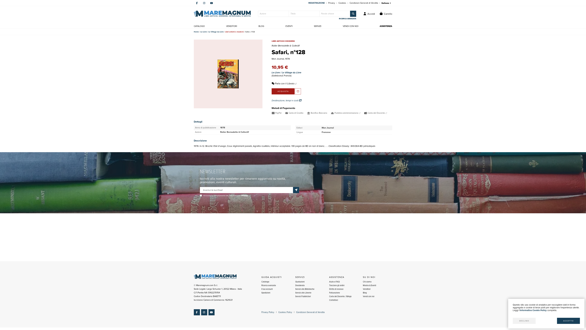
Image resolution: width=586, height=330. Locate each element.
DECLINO (524, 320)
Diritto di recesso (336, 289)
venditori (231, 26)
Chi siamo (367, 281)
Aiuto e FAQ (334, 281)
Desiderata (300, 285)
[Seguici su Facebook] (197, 3)
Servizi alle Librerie (303, 292)
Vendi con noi (368, 296)
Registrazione (316, 3)
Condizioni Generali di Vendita (364, 3)
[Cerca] (353, 14)
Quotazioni (300, 281)
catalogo (199, 26)
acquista (283, 91)
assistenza (386, 26)
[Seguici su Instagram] (204, 3)
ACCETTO (568, 320)
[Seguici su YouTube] (211, 3)
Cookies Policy (285, 312)
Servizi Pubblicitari (303, 296)
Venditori (367, 289)
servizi (317, 26)
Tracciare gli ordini (336, 285)
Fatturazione (334, 292)
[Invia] (296, 190)
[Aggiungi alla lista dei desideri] (298, 91)
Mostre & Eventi (369, 285)
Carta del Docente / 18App (340, 296)
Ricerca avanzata (268, 285)
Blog (365, 292)
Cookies (342, 3)
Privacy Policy (267, 312)
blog (261, 26)
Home (196, 31)
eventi (289, 26)
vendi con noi (350, 26)
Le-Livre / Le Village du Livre (212, 31)
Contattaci (333, 300)
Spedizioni (265, 292)
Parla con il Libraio (284, 83)
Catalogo (265, 281)
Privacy (331, 3)
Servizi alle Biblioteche (304, 289)
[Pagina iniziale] (222, 14)
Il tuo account (267, 289)
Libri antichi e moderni (234, 31)
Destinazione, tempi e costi (285, 100)
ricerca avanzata (347, 18)
